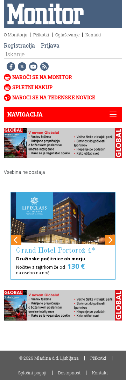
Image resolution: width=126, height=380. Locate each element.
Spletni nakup (32, 87)
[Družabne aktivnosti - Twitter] (20, 66)
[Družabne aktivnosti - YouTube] (31, 66)
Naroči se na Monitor (42, 77)
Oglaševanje (67, 34)
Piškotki (41, 34)
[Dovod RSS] (43, 66)
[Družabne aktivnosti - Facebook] (9, 66)
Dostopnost (69, 372)
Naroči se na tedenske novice (53, 97)
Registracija (19, 45)
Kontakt (93, 34)
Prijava (50, 45)
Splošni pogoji (32, 372)
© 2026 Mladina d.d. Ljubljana (49, 358)
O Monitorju (15, 34)
